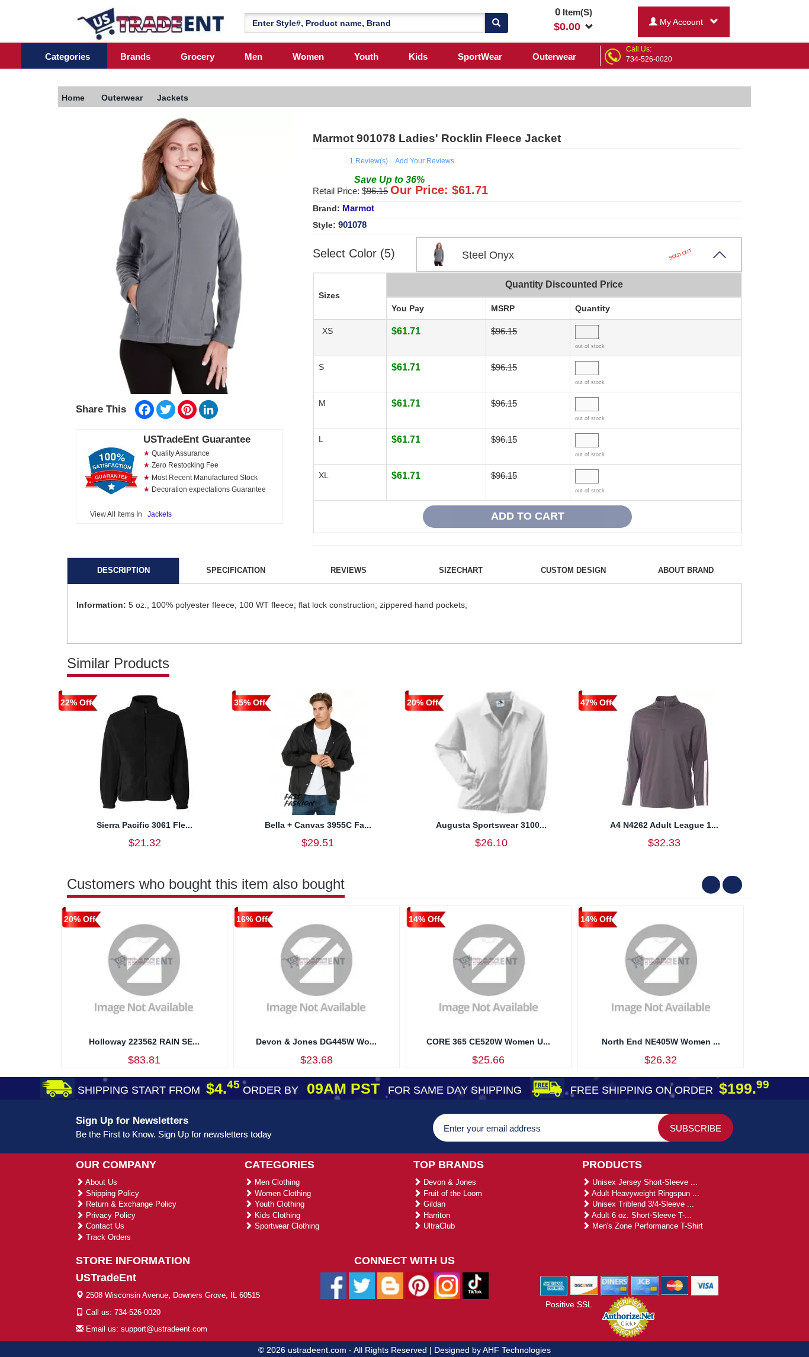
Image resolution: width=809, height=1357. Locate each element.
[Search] (496, 23)
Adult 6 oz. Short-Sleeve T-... (641, 1215)
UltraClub (438, 1225)
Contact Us (104, 1225)
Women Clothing (281, 1193)
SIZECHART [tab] (461, 570)
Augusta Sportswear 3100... (491, 825)
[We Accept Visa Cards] (705, 1285)
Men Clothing (276, 1182)
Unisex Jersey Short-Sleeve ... (644, 1182)
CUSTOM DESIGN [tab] (573, 570)
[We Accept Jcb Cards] (645, 1285)
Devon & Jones (448, 1182)
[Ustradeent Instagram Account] (447, 1285)
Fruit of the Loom (451, 1193)
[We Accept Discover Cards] (584, 1285)
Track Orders (107, 1237)
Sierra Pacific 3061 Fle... (144, 825)
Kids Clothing (276, 1215)
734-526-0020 (649, 59)
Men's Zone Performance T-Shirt (646, 1225)
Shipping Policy (111, 1193)
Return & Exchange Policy (130, 1204)
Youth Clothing (278, 1204)
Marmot (358, 208)
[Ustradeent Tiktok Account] (476, 1285)
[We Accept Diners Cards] (614, 1285)
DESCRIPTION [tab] (123, 570)
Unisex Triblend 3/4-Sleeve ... (642, 1204)
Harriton (435, 1215)
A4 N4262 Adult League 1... (664, 825)
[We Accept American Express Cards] (554, 1285)
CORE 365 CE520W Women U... (488, 1041)
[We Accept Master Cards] (675, 1285)
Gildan (433, 1204)
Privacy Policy (110, 1215)
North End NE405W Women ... (661, 1041)
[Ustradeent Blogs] (390, 1285)
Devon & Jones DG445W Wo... (316, 1041)
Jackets (159, 514)
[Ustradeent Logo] (151, 23)
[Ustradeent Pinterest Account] (419, 1285)
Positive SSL (568, 1304)
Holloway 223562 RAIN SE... (144, 1041)
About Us (100, 1182)
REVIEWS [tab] (348, 570)
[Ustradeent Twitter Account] (362, 1285)
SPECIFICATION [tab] (235, 570)
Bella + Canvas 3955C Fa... (318, 825)
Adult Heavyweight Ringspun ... (644, 1193)
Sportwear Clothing (285, 1225)
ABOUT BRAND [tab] (686, 570)
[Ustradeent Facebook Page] (333, 1285)
